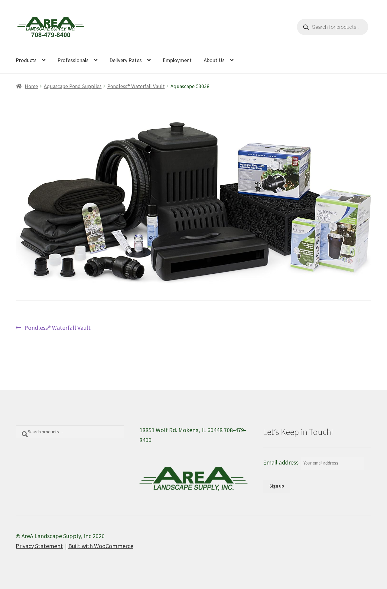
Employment (177, 60)
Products (26, 60)
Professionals (73, 60)
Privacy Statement (39, 546)
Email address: (282, 462)
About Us (214, 60)
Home (31, 86)
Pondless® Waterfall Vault (136, 86)
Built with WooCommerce (100, 546)
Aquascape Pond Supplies (73, 86)
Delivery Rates (125, 60)
